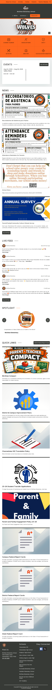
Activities (20, 2)
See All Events (44, 64)
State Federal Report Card (12, 634)
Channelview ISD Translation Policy (16, 451)
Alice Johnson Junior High (26, 655)
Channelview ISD (23, 647)
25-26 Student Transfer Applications (16, 486)
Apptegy (29, 688)
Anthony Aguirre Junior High (26, 658)
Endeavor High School (25, 652)
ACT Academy (23, 681)
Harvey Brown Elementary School (26, 661)
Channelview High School (26, 650)
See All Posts (6, 232)
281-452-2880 (5, 658)
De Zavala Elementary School (27, 668)
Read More (29, 261)
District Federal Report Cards (41, 342)
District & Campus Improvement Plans (17, 413)
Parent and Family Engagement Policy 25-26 (19, 522)
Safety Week (8, 71)
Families (27, 2)
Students (34, 2)
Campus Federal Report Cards (14, 557)
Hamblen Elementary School (26, 671)
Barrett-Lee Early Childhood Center (26, 677)
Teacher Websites (43, 2)
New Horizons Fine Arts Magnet (25, 665)
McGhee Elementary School (26, 674)
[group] (26, 322)
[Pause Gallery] (49, 33)
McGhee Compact (9, 376)
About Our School (11, 2)
